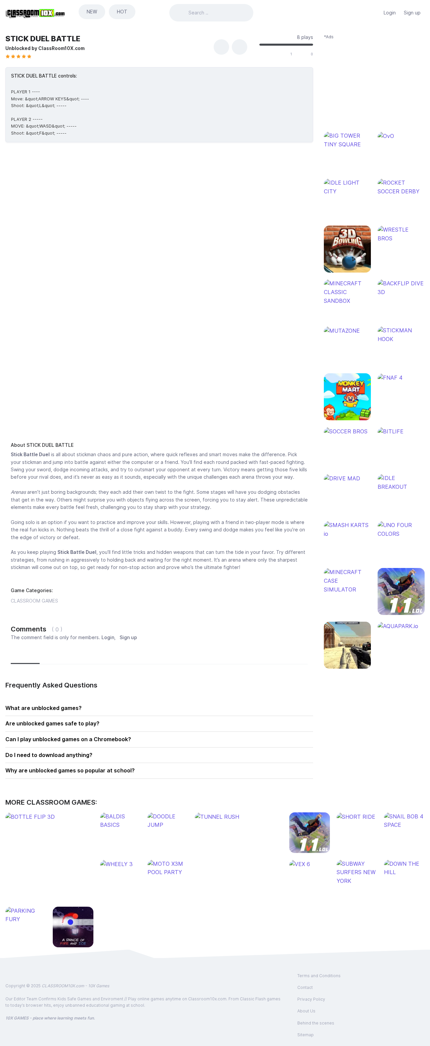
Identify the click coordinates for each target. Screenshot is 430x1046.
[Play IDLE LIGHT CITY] (347, 187)
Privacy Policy (311, 999)
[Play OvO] (401, 136)
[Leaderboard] (373, 13)
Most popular (59, 655)
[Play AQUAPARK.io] (401, 626)
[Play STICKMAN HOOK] (401, 334)
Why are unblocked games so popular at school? (70, 770)
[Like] (283, 54)
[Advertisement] (159, 384)
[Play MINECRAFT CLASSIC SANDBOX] (347, 292)
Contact (305, 987)
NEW (92, 11)
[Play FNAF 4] (401, 377)
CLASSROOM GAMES (34, 601)
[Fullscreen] (239, 47)
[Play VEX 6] (309, 864)
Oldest (93, 655)
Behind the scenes (315, 1023)
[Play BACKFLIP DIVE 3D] (401, 287)
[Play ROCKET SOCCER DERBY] (401, 187)
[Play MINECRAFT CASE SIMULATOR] (347, 581)
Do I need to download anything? (48, 755)
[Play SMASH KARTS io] (347, 529)
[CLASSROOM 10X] (35, 13)
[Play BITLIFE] (401, 431)
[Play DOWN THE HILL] (404, 868)
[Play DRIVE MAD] (347, 478)
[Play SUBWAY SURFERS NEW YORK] (357, 873)
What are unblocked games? (43, 708)
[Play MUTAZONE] (347, 330)
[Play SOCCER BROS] (347, 431)
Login (390, 12)
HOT (122, 11)
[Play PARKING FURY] (25, 915)
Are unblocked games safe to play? (52, 723)
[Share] (221, 47)
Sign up (412, 12)
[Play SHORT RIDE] (357, 816)
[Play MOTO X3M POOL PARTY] (167, 868)
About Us (306, 1010)
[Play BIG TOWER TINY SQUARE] (347, 140)
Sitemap (305, 1034)
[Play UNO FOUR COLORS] (401, 529)
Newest (25, 655)
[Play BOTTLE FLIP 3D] (49, 816)
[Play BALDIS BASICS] (120, 820)
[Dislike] (303, 54)
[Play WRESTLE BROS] (401, 234)
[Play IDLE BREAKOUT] (401, 482)
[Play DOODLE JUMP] (167, 820)
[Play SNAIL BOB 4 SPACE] (404, 820)
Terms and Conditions (319, 975)
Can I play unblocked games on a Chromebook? (68, 739)
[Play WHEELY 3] (120, 864)
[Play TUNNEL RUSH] (239, 816)
